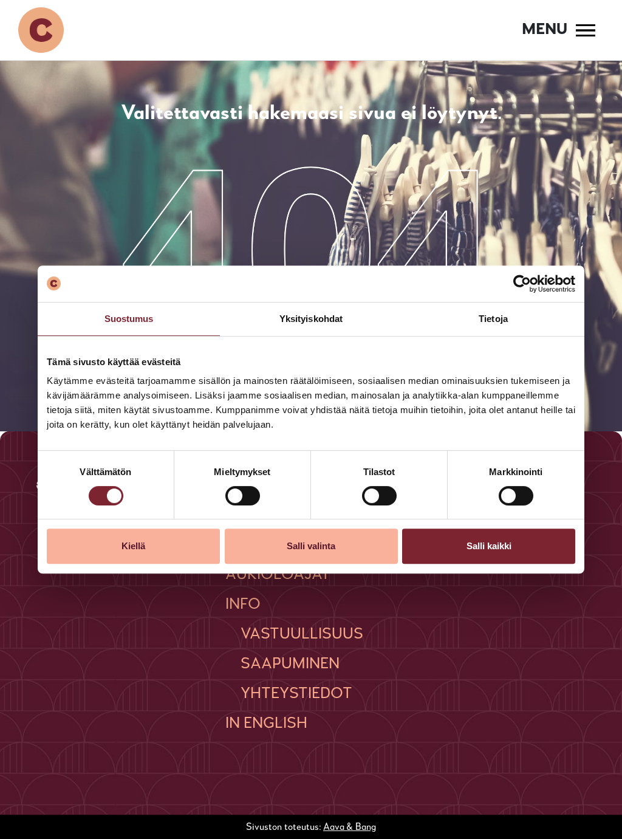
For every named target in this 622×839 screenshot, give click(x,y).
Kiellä (133, 546)
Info (243, 604)
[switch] (242, 495)
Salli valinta (311, 546)
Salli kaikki (488, 546)
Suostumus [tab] (129, 318)
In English (266, 723)
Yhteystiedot (296, 694)
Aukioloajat (277, 575)
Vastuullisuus (302, 634)
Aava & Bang (349, 827)
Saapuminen (290, 664)
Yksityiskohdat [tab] (311, 318)
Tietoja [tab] (493, 318)
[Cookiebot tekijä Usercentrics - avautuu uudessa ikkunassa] (522, 284)
